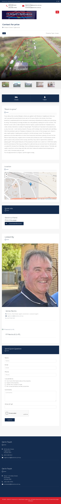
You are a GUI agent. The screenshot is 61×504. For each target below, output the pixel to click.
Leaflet (38, 198)
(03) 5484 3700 (12, 7)
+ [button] (6, 174)
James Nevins (11, 311)
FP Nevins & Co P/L (13, 334)
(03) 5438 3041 (12, 5)
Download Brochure (15, 223)
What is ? (9, 404)
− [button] (6, 177)
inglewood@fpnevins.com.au (33, 5)
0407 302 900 (11, 318)
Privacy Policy (45, 499)
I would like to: (9, 379)
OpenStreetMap (48, 198)
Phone (7, 372)
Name (7, 358)
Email (6, 365)
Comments (8, 389)
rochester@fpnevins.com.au (33, 7)
